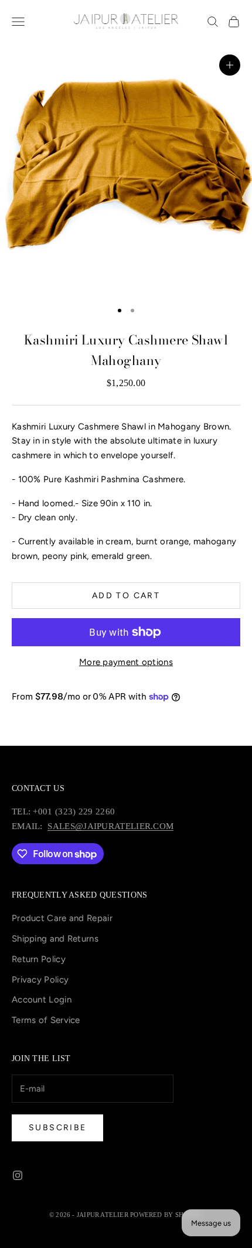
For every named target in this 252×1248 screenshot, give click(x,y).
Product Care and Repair (62, 918)
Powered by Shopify (166, 1214)
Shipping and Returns (55, 938)
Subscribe (57, 1128)
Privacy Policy (40, 979)
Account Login (41, 999)
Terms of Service (46, 1020)
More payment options (126, 662)
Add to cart (126, 596)
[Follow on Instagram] (17, 1175)
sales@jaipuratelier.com (110, 826)
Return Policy (39, 959)
